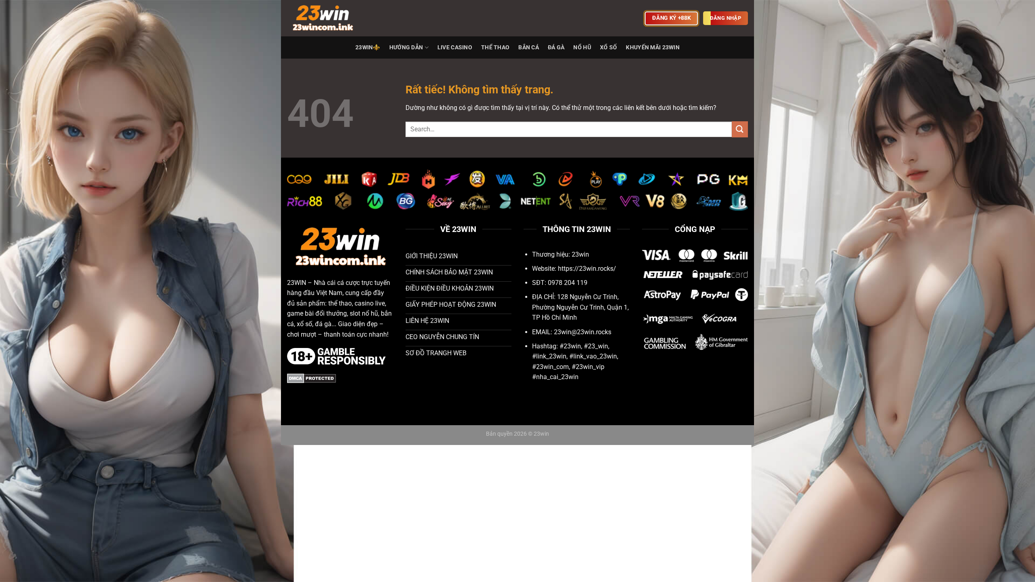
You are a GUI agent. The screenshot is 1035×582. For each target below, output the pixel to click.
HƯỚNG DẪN (406, 47)
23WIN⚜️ (367, 47)
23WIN (296, 283)
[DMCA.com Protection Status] (311, 378)
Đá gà (556, 47)
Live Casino (454, 47)
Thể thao (495, 47)
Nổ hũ (582, 47)
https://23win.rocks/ (587, 268)
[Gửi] (740, 129)
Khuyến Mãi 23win (653, 47)
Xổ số (608, 47)
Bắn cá (528, 47)
